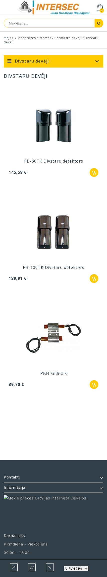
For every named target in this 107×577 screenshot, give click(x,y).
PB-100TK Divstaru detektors (53, 267)
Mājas (8, 38)
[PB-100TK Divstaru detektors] (53, 232)
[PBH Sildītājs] (53, 338)
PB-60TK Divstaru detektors (53, 161)
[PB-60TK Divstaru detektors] (53, 126)
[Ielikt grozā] (94, 172)
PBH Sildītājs (53, 373)
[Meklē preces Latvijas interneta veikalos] (53, 511)
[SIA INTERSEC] (53, 8)
